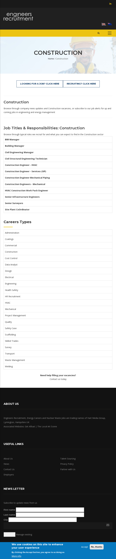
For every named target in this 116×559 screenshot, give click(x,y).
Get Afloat (30, 426)
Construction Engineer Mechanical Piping (27, 177)
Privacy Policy (67, 463)
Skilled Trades (11, 340)
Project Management (15, 315)
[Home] (18, 17)
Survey (8, 347)
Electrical (9, 277)
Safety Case (11, 328)
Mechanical (10, 309)
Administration (12, 232)
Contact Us (9, 469)
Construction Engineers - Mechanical (25, 184)
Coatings (9, 239)
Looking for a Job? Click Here (39, 83)
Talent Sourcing (68, 458)
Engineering (10, 283)
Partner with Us (67, 469)
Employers (9, 474)
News (6, 463)
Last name (9, 514)
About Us (8, 458)
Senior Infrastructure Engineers (22, 196)
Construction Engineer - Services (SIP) (25, 171)
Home (51, 58)
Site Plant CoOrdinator (17, 209)
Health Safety (11, 290)
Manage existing (24, 534)
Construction (11, 251)
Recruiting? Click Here (81, 83)
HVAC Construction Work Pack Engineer (26, 190)
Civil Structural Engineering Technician (26, 158)
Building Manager (14, 145)
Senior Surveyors (14, 203)
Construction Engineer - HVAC (21, 165)
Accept (84, 546)
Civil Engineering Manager (19, 152)
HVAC (7, 302)
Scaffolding (10, 334)
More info (16, 556)
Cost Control (11, 258)
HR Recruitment (12, 296)
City (6, 519)
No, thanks (96, 547)
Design (8, 270)
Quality (8, 321)
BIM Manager (12, 139)
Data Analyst (11, 264)
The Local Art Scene (47, 426)
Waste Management (15, 360)
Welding (9, 366)
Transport (10, 353)
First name (9, 509)
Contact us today (58, 379)
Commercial (11, 245)
